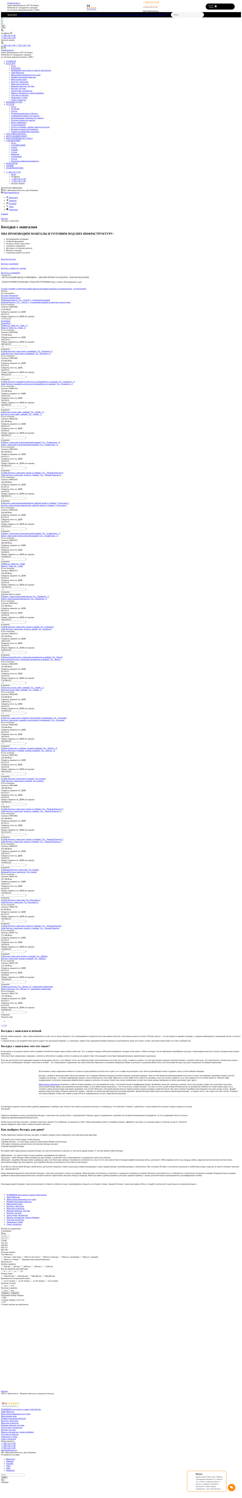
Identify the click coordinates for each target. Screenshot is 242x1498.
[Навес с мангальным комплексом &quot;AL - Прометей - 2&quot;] (121, 596)
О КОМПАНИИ (18, 145)
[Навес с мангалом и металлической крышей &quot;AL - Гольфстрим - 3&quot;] (121, 533)
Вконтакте (13, 198)
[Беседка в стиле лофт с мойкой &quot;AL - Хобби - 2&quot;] (121, 687)
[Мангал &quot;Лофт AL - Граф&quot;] (121, 564)
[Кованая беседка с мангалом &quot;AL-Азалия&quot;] (121, 870)
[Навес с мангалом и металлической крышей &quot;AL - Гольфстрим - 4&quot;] (121, 442)
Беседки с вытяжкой (9, 264)
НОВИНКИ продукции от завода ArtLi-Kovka (21, 1409)
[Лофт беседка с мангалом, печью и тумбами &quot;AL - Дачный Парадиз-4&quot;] (121, 473)
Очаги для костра (8, 1439)
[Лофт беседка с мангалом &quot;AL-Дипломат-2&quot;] (121, 900)
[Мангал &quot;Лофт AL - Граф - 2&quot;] (121, 325)
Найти (4, 1477)
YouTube (12, 204)
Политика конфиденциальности (15, 1400)
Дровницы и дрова (9, 1437)
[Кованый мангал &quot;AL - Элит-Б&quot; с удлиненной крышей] (121, 300)
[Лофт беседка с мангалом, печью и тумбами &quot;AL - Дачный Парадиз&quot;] (121, 926)
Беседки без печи (8, 259)
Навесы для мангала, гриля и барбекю (17, 1432)
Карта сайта (6, 1398)
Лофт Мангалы (7, 1412)
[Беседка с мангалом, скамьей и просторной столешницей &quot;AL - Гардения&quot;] (121, 718)
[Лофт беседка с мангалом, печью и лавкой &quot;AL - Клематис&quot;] (121, 627)
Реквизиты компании (10, 1396)
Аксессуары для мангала (11, 1427)
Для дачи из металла (9, 1434)
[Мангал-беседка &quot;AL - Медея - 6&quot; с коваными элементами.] (121, 987)
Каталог (4, 1391)
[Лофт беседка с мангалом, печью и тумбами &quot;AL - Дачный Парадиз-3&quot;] (121, 809)
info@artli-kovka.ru (151, 11)
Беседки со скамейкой (10, 273)
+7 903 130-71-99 (23, 45)
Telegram (13, 201)
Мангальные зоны (9, 1416)
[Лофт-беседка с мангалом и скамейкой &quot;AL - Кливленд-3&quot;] (121, 351)
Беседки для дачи (8, 1430)
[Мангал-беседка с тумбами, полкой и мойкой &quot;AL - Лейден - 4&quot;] (121, 748)
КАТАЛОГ (16, 68)
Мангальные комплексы (49, 1084)
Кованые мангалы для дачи (12, 1425)
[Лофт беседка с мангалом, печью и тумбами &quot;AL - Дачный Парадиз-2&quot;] (121, 839)
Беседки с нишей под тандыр (13, 268)
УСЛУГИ (15, 109)
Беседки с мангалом (9, 1421)
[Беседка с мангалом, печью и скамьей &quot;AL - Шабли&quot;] (121, 956)
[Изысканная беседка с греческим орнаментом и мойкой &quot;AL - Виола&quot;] (121, 657)
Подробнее (5, 321)
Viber (11, 207)
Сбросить (15, 1293)
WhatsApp (13, 210)
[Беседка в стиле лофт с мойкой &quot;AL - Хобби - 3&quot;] (121, 412)
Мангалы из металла (10, 1423)
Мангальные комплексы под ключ (15, 1414)
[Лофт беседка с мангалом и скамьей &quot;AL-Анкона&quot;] (121, 779)
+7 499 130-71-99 (151, 2)
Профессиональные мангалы (13, 1418)
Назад (13, 66)
